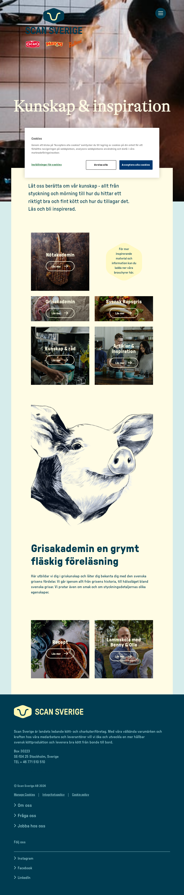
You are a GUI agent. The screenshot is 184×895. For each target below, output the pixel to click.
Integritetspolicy (53, 794)
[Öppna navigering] (160, 13)
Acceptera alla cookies (136, 165)
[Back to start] (54, 28)
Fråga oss (27, 816)
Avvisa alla (101, 165)
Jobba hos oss (31, 826)
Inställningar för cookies (46, 164)
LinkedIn (24, 878)
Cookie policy (80, 794)
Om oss (25, 805)
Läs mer (56, 266)
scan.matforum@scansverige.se (38, 771)
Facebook (25, 868)
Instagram (25, 858)
